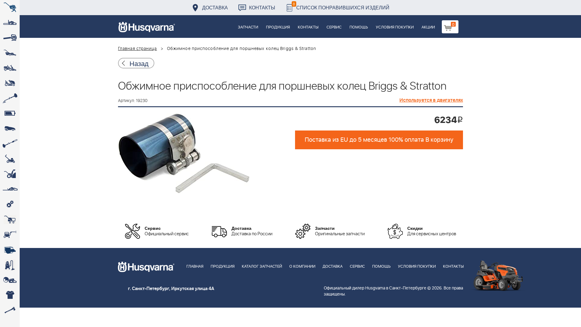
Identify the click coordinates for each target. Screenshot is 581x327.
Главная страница (137, 49)
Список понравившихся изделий (341, 6)
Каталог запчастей (262, 266)
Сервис (334, 27)
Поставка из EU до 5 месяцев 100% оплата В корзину (379, 139)
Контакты (262, 7)
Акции (428, 27)
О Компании (302, 266)
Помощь (359, 27)
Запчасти (248, 27)
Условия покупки (395, 27)
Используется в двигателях (431, 100)
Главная (194, 266)
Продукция (278, 27)
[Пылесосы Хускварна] (10, 264)
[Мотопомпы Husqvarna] (10, 249)
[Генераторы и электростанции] (10, 219)
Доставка (215, 7)
